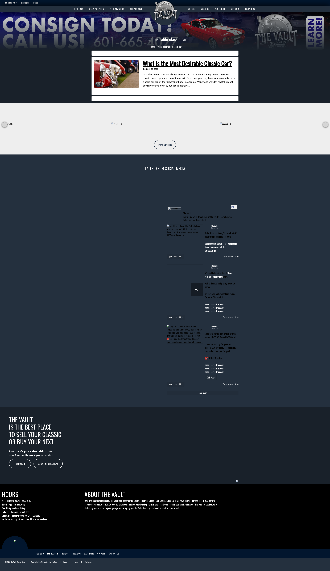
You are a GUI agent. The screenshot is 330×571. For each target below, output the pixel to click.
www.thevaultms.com (214, 304)
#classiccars (210, 243)
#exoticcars (222, 243)
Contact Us (114, 553)
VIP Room (101, 553)
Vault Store (89, 553)
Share (236, 256)
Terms (76, 562)
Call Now (210, 377)
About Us (77, 553)
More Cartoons (165, 144)
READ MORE (20, 464)
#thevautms (210, 250)
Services (65, 553)
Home (152, 46)
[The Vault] (174, 208)
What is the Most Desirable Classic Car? (187, 63)
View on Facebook (228, 256)
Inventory (39, 553)
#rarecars (232, 243)
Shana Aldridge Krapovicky (218, 274)
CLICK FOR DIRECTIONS (48, 464)
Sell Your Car (53, 553)
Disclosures (88, 562)
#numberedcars (212, 247)
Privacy (65, 562)
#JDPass (224, 247)
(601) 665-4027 (11, 2)
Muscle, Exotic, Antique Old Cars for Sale (44, 562)
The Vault (214, 226)
